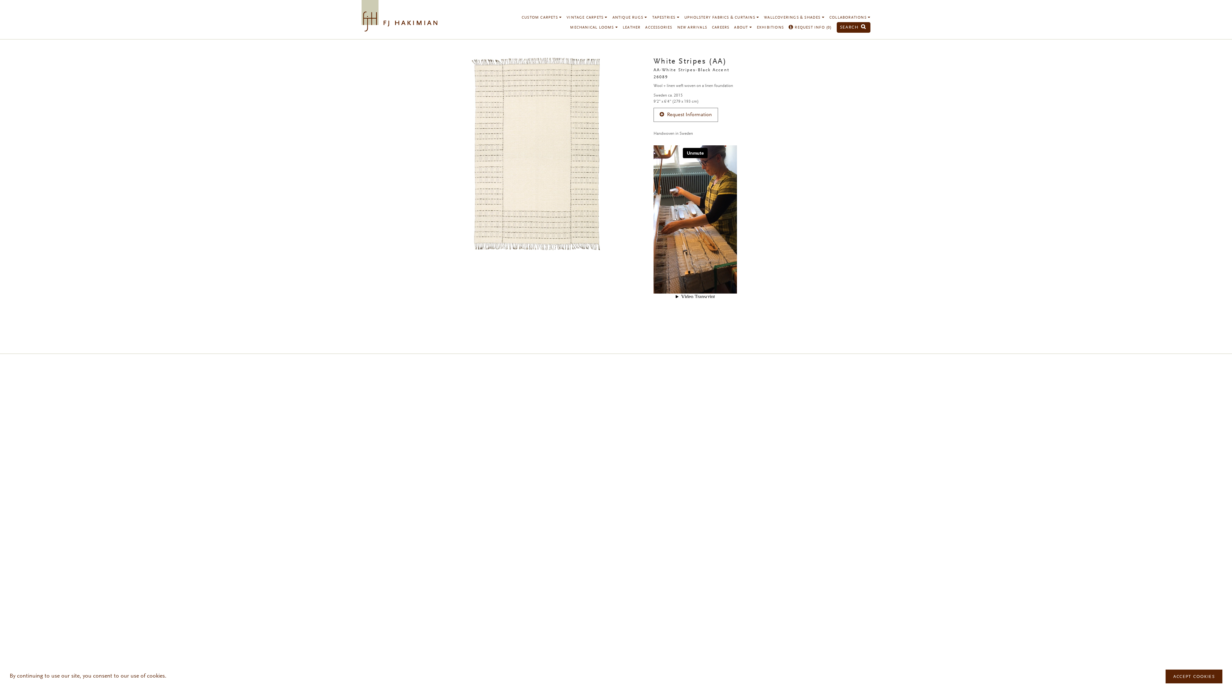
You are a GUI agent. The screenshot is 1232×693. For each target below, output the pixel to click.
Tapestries (664, 18)
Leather (631, 28)
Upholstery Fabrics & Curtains (720, 18)
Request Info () (812, 28)
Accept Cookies (1194, 677)
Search (850, 27)
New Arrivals (692, 28)
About (741, 28)
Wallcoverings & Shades (793, 18)
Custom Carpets (540, 18)
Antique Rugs (628, 18)
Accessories (658, 28)
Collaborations (848, 18)
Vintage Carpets (586, 18)
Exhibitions (770, 28)
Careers (720, 28)
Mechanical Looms (592, 28)
